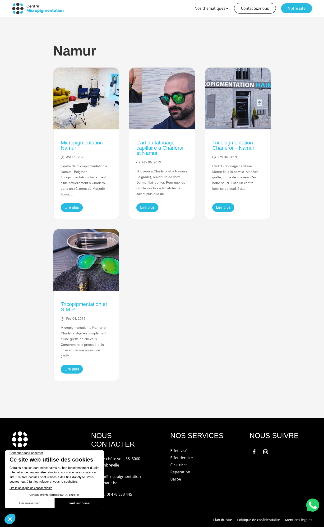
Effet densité (181, 458)
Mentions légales (298, 520)
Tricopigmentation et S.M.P (84, 306)
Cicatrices (179, 465)
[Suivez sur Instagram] (265, 452)
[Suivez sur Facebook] (254, 452)
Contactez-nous (255, 8)
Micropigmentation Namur (82, 145)
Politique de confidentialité (258, 520)
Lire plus (72, 207)
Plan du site (222, 520)
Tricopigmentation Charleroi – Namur (233, 145)
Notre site (296, 8)
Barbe (175, 479)
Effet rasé (178, 451)
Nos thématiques (209, 8)
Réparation (180, 472)
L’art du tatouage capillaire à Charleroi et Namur (159, 148)
